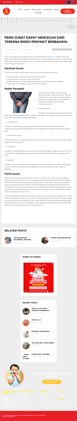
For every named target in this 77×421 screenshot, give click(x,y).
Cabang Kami (47, 9)
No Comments (24, 50)
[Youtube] (75, 2)
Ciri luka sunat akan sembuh (43, 343)
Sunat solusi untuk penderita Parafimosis (40, 309)
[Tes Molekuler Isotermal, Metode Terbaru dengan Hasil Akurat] (8, 240)
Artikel (56, 9)
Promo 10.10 (36, 320)
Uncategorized (65, 49)
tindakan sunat (23, 192)
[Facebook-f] (57, 416)
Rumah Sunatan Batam (61, 238)
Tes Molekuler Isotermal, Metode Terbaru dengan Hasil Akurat (24, 241)
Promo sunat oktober (40, 354)
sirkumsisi (51, 57)
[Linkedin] (72, 2)
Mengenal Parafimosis (40, 331)
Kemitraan (38, 13)
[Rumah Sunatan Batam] (45, 240)
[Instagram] (69, 2)
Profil (20, 9)
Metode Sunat (36, 9)
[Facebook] (66, 2)
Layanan (27, 9)
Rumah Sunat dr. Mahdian (10, 392)
